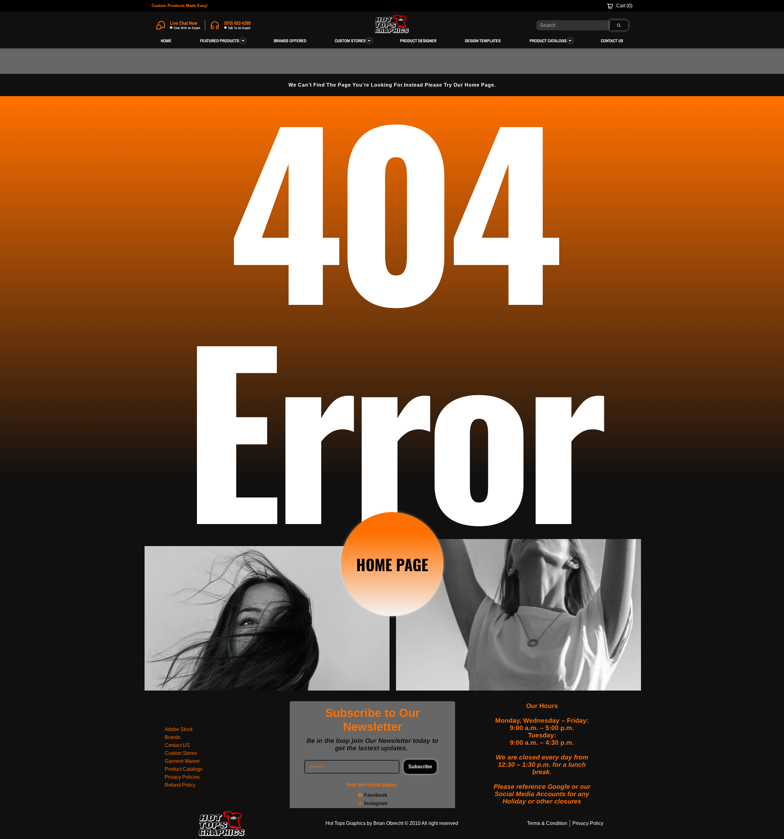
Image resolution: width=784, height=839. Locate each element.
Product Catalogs (183, 769)
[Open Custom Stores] (369, 41)
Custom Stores (181, 753)
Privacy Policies (182, 777)
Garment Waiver (182, 761)
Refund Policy (180, 785)
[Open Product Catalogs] (570, 41)
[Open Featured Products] (243, 41)
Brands (172, 737)
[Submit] (619, 25)
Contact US (177, 745)
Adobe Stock (179, 729)
